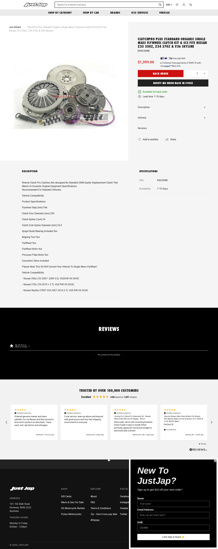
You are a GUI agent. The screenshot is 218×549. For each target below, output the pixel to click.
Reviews (142, 128)
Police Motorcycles (71, 514)
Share (173, 139)
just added (15, 27)
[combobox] (109, 5)
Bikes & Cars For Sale (72, 502)
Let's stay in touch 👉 (173, 537)
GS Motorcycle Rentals (73, 508)
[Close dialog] (215, 460)
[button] (6, 422)
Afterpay (95, 520)
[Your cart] (190, 4)
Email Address (145, 509)
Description (144, 107)
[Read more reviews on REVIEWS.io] (198, 450)
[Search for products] (160, 5)
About (94, 496)
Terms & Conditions (101, 508)
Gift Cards (66, 496)
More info (176, 66)
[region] (109, 422)
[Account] (183, 4)
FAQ (93, 502)
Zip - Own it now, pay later (104, 514)
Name (140, 498)
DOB (140, 522)
